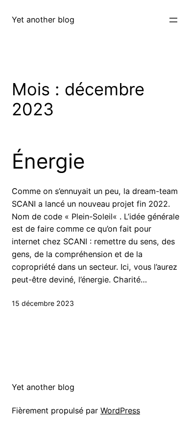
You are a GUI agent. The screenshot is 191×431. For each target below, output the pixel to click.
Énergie (48, 161)
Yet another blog (43, 19)
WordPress (120, 410)
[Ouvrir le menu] (173, 20)
